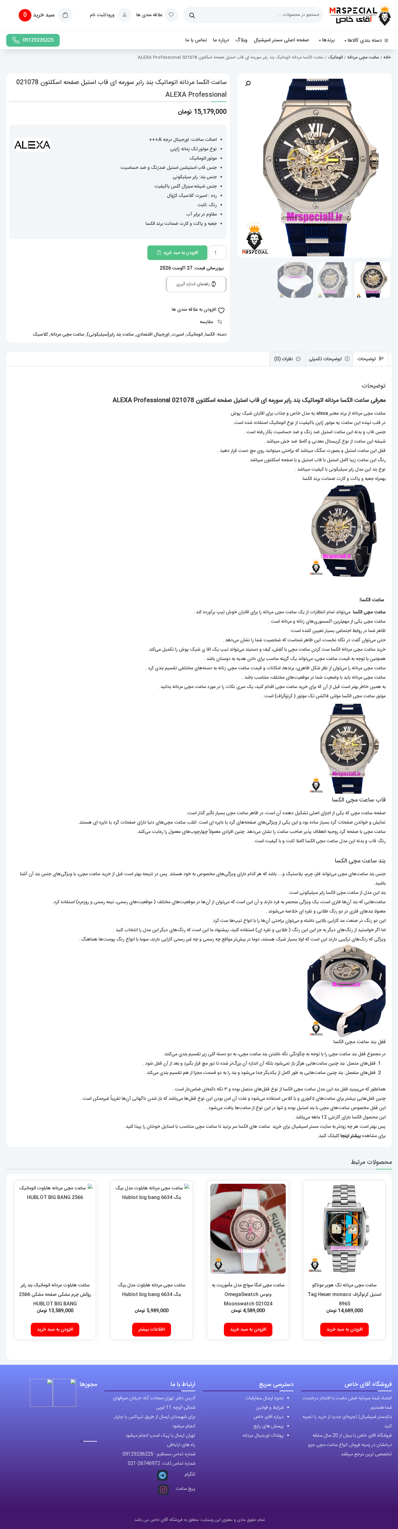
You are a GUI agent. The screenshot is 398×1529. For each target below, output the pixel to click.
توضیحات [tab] (367, 359)
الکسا (210, 334)
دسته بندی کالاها (365, 40)
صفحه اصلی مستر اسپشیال (281, 40)
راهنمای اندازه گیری (193, 284)
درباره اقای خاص (268, 1417)
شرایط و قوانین (270, 1407)
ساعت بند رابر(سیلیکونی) (110, 334)
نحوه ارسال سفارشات (264, 1398)
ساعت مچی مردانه (363, 57)
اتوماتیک (335, 57)
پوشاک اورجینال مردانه (263, 1435)
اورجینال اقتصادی (152, 334)
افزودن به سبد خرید (180, 253)
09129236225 (38, 40)
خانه (387, 57)
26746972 (149, 1463)
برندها (328, 40)
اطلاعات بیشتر (151, 1329)
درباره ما (221, 40)
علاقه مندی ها (149, 15)
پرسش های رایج (268, 1426)
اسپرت (178, 334)
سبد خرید (39, 15)
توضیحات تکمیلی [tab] (326, 359)
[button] (247, 83)
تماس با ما (196, 40)
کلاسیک (40, 334)
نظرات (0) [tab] (284, 359)
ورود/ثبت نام (103, 15)
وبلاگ (241, 40)
